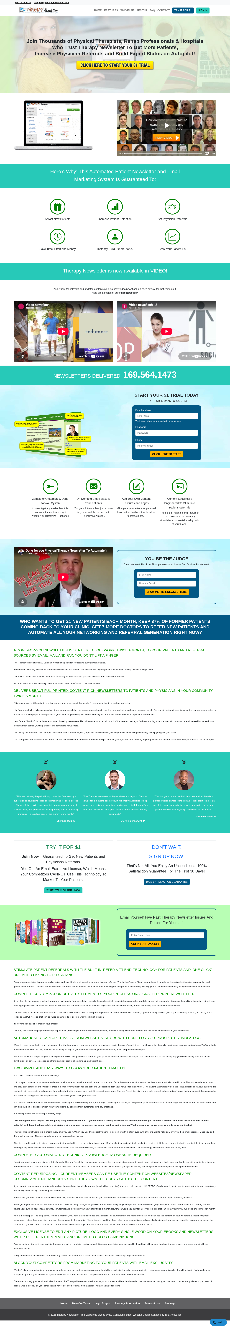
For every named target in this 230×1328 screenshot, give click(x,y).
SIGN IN (202, 10)
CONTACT (163, 10)
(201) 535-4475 (23, 2)
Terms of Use (152, 1303)
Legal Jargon (102, 1303)
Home (63, 1303)
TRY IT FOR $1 (183, 10)
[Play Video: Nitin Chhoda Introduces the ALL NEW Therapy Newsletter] (166, 125)
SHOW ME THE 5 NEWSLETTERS (167, 592)
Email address (143, 410)
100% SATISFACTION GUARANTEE (167, 881)
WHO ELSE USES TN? (133, 10)
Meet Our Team (81, 1303)
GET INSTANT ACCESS (145, 943)
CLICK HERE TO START (166, 454)
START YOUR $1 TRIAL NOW (63, 890)
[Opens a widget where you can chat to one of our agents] (218, 1322)
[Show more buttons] (213, 153)
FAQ (152, 10)
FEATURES (111, 10)
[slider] (163, 153)
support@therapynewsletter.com (51, 2)
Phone (139, 440)
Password (140, 427)
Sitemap (170, 1303)
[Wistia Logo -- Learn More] (207, 153)
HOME (98, 10)
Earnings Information (127, 1303)
